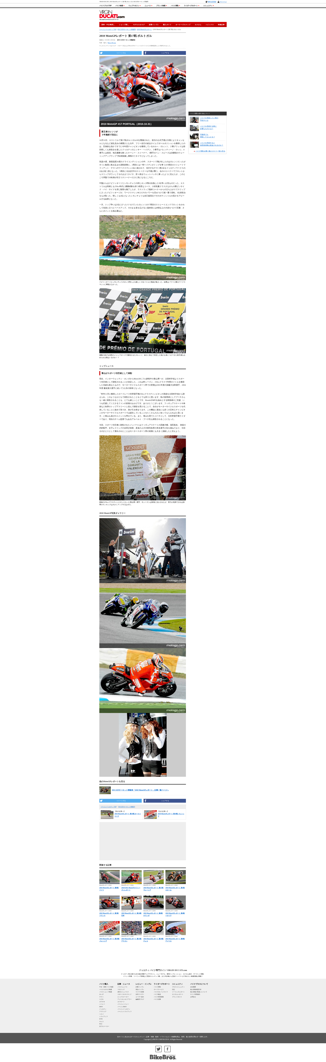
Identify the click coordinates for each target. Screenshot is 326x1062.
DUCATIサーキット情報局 (126, 807)
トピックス (210, 25)
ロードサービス (159, 989)
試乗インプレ (154, 25)
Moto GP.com (112, 43)
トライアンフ (103, 1016)
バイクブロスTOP (105, 6)
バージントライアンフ (125, 1011)
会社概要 (193, 987)
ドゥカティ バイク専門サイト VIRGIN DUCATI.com (163, 970)
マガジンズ (121, 989)
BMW (101, 1006)
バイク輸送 (157, 994)
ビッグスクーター (123, 997)
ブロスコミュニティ (178, 987)
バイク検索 (119, 6)
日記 (173, 989)
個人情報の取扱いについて (198, 992)
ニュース (148, 6)
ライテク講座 (140, 992)
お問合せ (193, 997)
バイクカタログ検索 (105, 989)
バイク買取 (175, 6)
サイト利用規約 (195, 994)
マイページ (223, 1)
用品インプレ (140, 989)
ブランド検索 (160, 6)
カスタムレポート (177, 994)
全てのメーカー (104, 1026)
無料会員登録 (212, 1)
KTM (101, 1019)
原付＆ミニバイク (123, 992)
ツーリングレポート (178, 992)
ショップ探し (124, 25)
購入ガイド (167, 25)
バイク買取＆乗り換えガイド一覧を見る (210, 151)
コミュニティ (207, 6)
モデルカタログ (139, 25)
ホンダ (101, 994)
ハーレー (102, 1004)
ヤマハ (101, 997)
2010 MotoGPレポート (144, 29)
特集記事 (221, 25)
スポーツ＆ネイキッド (125, 994)
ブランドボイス (177, 997)
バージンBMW (122, 1006)
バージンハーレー (123, 1004)
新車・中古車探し (108, 25)
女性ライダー (140, 994)
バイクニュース (122, 987)
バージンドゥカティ (124, 1009)
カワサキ (102, 1001)
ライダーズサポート (191, 6)
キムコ (101, 1021)
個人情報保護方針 (195, 989)
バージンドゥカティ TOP (108, 807)
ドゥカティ (102, 1009)
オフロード (121, 1001)
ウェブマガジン (133, 6)
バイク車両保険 (159, 997)
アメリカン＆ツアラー (125, 999)
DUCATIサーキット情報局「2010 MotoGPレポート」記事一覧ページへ (140, 790)
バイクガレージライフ (161, 992)
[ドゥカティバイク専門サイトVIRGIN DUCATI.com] (112, 15)
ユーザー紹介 (140, 997)
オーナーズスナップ (183, 25)
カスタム (198, 25)
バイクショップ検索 (105, 992)
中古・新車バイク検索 (106, 987)
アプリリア (102, 1011)
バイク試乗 (157, 999)
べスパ (101, 1014)
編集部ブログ (140, 999)
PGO (100, 1024)
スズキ (101, 999)
